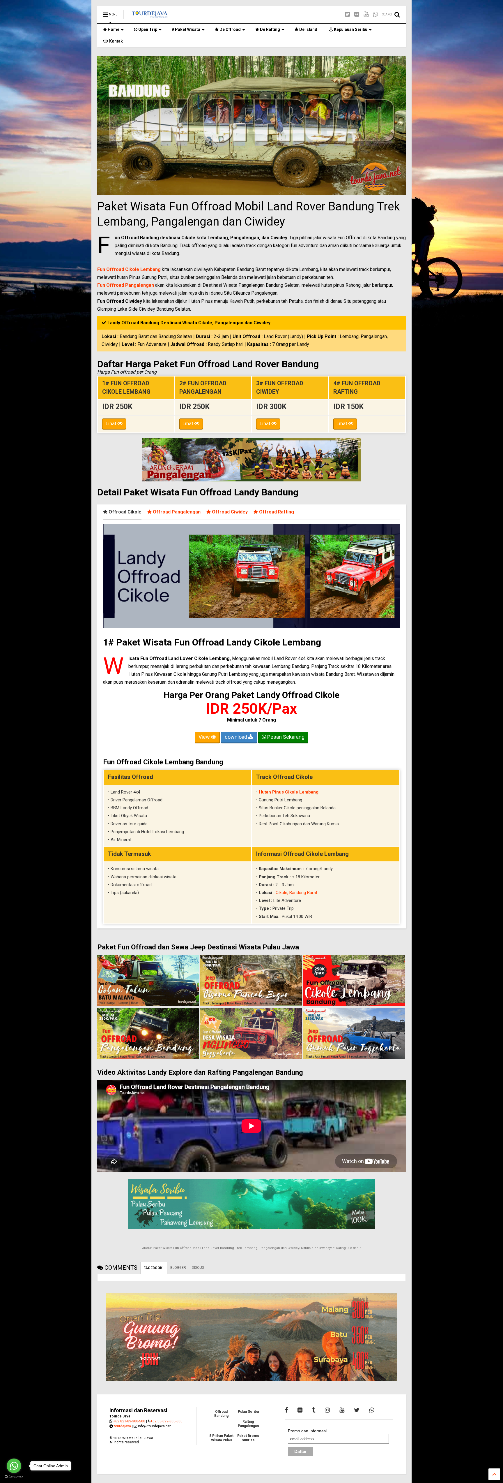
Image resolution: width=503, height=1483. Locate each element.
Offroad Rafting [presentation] (276, 512)
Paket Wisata (187, 29)
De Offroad (230, 29)
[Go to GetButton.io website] (14, 1477)
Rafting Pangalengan (248, 1423)
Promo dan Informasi (307, 1431)
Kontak (115, 41)
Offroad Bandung (221, 1414)
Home (113, 29)
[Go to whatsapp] (14, 1466)
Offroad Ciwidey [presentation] (229, 512)
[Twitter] (347, 14)
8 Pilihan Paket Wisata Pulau (221, 1438)
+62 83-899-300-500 (166, 1421)
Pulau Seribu (248, 1412)
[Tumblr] (313, 1410)
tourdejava (122, 1426)
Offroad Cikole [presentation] (124, 512)
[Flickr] (356, 14)
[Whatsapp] (375, 14)
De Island (307, 29)
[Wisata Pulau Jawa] (150, 16)
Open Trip (147, 29)
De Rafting (269, 29)
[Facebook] (286, 1410)
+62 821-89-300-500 (129, 1421)
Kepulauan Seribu (350, 29)
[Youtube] (366, 14)
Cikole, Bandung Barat (296, 892)
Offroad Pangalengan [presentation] (176, 512)
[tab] (125, 512)
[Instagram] (327, 1410)
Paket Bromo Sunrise (248, 1438)
